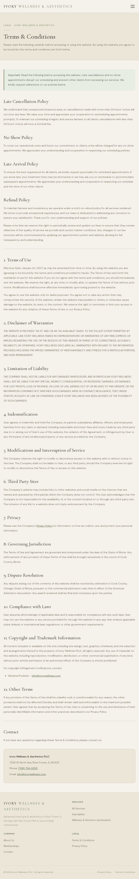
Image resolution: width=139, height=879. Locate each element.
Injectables (78, 814)
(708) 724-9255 (27, 768)
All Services (78, 808)
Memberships (11, 846)
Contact (8, 851)
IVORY (38, 6)
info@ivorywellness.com (46, 675)
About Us (9, 840)
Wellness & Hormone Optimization (91, 820)
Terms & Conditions (83, 840)
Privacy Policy (44, 525)
